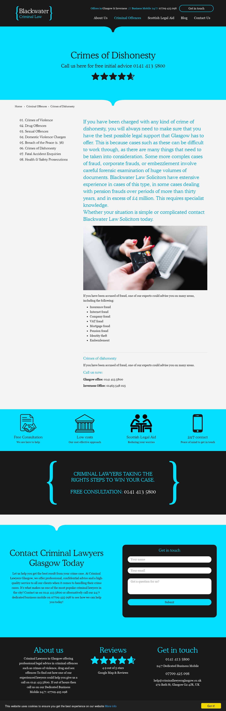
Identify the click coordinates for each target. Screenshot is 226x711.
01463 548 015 (116, 385)
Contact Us (202, 18)
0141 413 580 (51, 592)
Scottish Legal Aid (161, 18)
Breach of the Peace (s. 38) (44, 143)
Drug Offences (35, 126)
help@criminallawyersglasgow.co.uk (177, 680)
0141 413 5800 (149, 66)
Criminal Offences (127, 18)
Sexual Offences (36, 131)
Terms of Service (186, 612)
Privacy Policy (171, 612)
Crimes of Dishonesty (40, 148)
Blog (184, 18)
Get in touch (196, 8)
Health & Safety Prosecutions (46, 159)
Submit (169, 602)
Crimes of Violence (39, 120)
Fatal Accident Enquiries (43, 154)
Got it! (211, 706)
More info (110, 706)
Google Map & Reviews (113, 672)
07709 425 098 (168, 8)
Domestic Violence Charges (45, 137)
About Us (101, 18)
